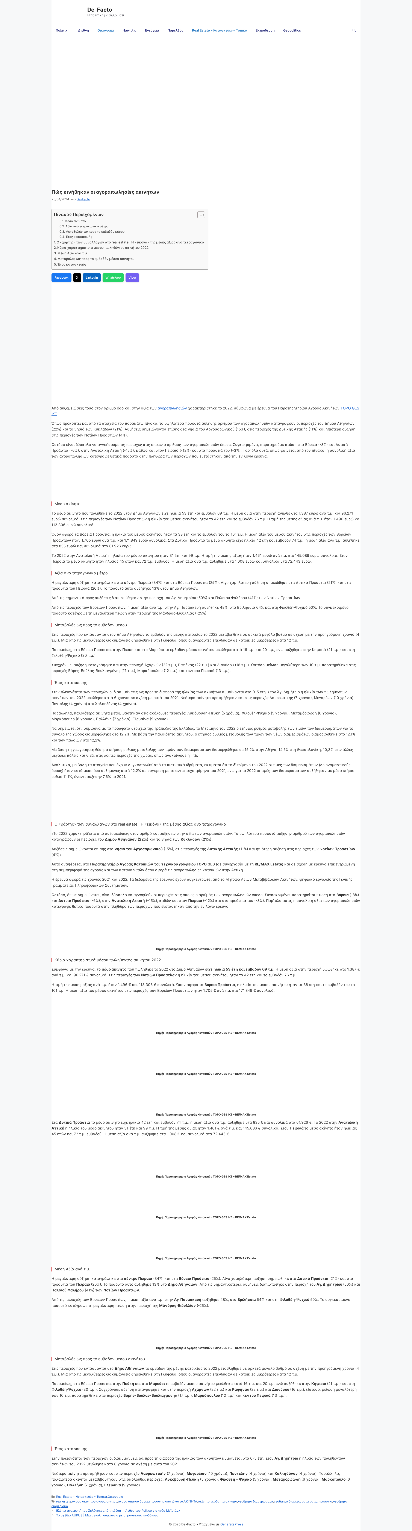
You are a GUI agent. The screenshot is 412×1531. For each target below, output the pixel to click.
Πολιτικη (63, 30)
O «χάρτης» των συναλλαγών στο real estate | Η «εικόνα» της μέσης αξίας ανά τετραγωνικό (130, 242)
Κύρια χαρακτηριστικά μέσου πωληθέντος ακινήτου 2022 (102, 248)
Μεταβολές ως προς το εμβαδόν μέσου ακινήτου (96, 259)
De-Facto (99, 9)
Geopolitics (292, 30)
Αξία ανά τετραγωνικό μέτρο (87, 226)
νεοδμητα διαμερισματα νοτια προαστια (303, 1501)
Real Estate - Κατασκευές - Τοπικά (81, 1496)
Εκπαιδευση (265, 30)
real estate (63, 1501)
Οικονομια (105, 30)
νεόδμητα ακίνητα (224, 1501)
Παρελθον (175, 30)
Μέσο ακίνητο (76, 221)
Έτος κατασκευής (79, 237)
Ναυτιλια (129, 30)
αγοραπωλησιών (173, 408)
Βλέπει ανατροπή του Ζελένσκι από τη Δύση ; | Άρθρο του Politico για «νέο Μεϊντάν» (118, 1510)
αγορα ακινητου (83, 1501)
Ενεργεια (152, 30)
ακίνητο (204, 1501)
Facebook (61, 277)
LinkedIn (92, 277)
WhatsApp (113, 277)
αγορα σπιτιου (106, 1501)
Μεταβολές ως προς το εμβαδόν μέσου (95, 232)
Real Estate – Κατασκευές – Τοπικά (219, 30)
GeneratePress (231, 1524)
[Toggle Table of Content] (199, 215)
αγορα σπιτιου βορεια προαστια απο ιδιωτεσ (150, 1501)
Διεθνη (83, 30)
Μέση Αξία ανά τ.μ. (73, 253)
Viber (132, 277)
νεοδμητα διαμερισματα (255, 1501)
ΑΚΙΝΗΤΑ (190, 1501)
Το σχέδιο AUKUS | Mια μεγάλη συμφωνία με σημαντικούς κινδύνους (107, 1515)
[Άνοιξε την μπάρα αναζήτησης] (354, 30)
